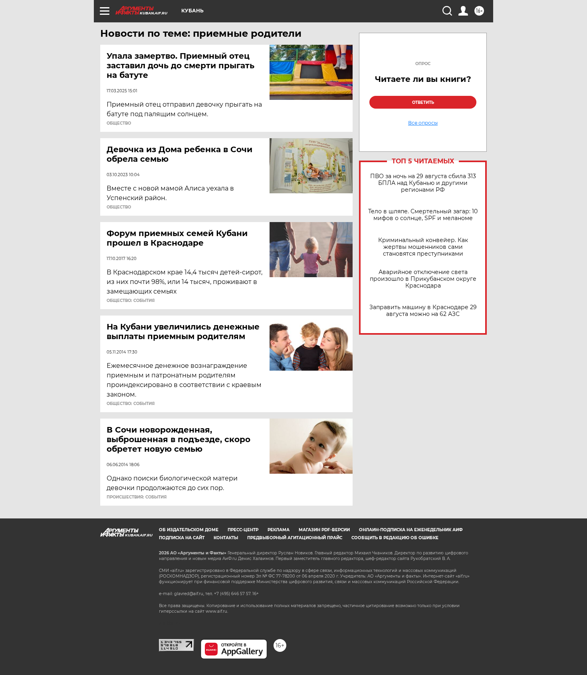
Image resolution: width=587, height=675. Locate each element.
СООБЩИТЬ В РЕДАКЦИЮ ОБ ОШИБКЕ (394, 537)
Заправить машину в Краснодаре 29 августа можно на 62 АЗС (423, 311)
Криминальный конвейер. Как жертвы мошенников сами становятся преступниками (423, 247)
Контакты (226, 537)
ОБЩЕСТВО (119, 123)
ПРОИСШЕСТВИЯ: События (137, 497)
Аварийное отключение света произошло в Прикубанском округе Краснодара (423, 279)
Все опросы (423, 123)
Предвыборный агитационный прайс (294, 537)
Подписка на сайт (181, 537)
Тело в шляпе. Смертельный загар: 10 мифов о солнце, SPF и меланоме (423, 215)
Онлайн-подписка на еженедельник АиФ (411, 529)
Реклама (279, 529)
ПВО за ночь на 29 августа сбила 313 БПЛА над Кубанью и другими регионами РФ (423, 183)
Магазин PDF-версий (324, 529)
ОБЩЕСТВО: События (131, 301)
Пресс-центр (243, 529)
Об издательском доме (188, 529)
